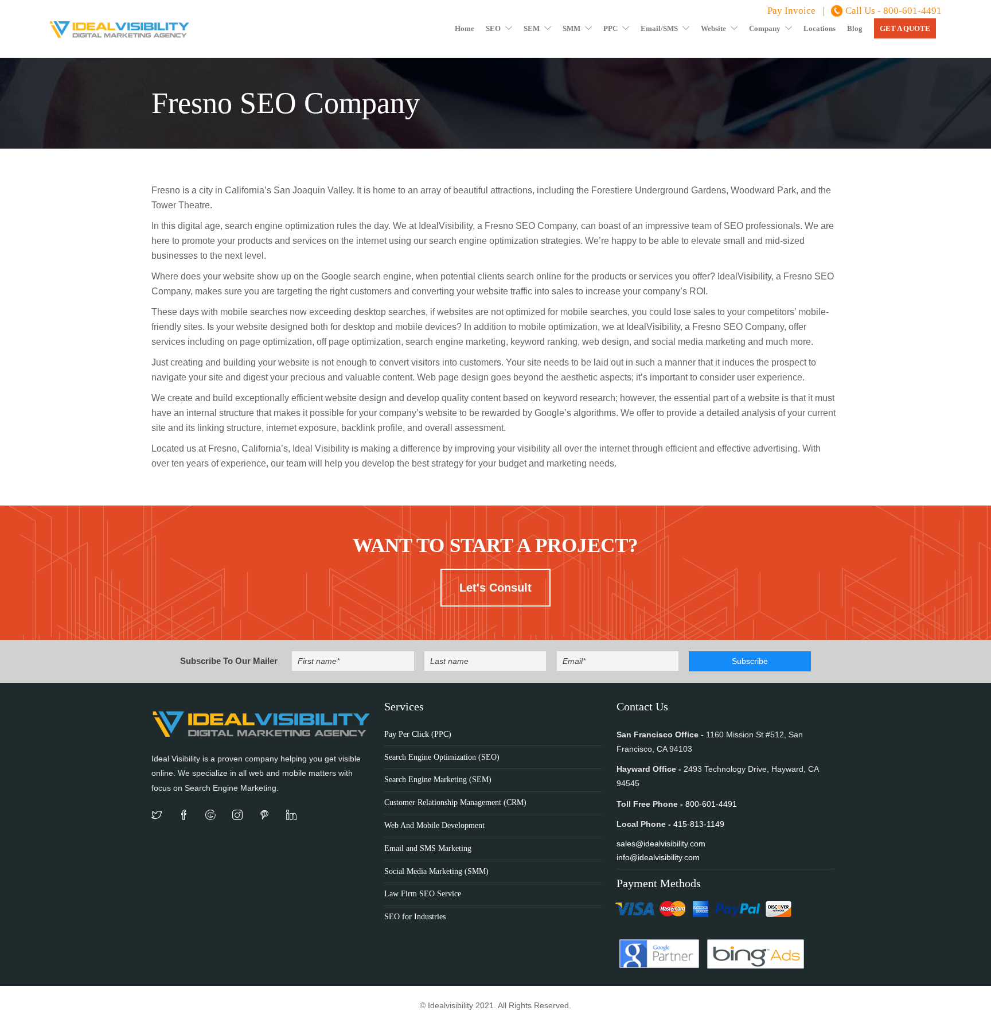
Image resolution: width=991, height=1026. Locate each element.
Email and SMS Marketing (427, 848)
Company (765, 28)
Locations (819, 28)
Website (713, 28)
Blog (855, 28)
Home (464, 28)
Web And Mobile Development (434, 825)
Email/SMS (659, 28)
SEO (493, 28)
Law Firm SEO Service (422, 893)
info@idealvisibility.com (658, 857)
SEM (532, 28)
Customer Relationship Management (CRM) (455, 802)
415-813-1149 (698, 824)
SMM (571, 28)
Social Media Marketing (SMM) (436, 871)
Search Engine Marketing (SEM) (437, 779)
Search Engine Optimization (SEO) (442, 757)
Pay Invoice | (795, 10)
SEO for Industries (415, 916)
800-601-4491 (711, 804)
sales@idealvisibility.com (661, 843)
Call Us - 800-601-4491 (893, 10)
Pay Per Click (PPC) (417, 734)
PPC (610, 28)
